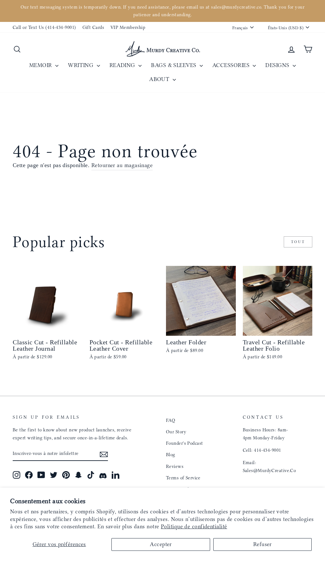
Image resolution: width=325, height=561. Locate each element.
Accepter (161, 544)
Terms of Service (183, 478)
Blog (170, 454)
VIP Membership (127, 27)
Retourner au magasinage (122, 165)
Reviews (174, 466)
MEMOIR (41, 65)
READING (123, 65)
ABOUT (160, 79)
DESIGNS (278, 65)
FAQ (170, 420)
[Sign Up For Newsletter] (104, 453)
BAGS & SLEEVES (174, 65)
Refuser (262, 544)
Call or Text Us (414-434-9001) (44, 27)
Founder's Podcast (184, 443)
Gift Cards (93, 27)
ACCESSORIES (231, 65)
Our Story (176, 432)
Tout (298, 242)
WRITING (81, 65)
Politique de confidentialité (194, 526)
